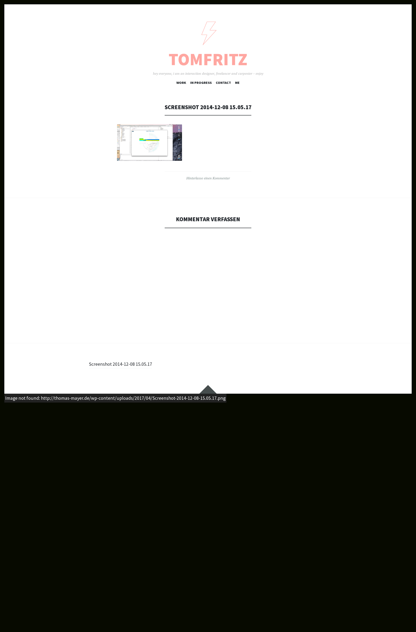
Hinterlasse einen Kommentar (208, 178)
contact (223, 82)
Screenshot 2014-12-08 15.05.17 (120, 364)
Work (181, 82)
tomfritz (208, 59)
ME (237, 82)
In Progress (201, 82)
